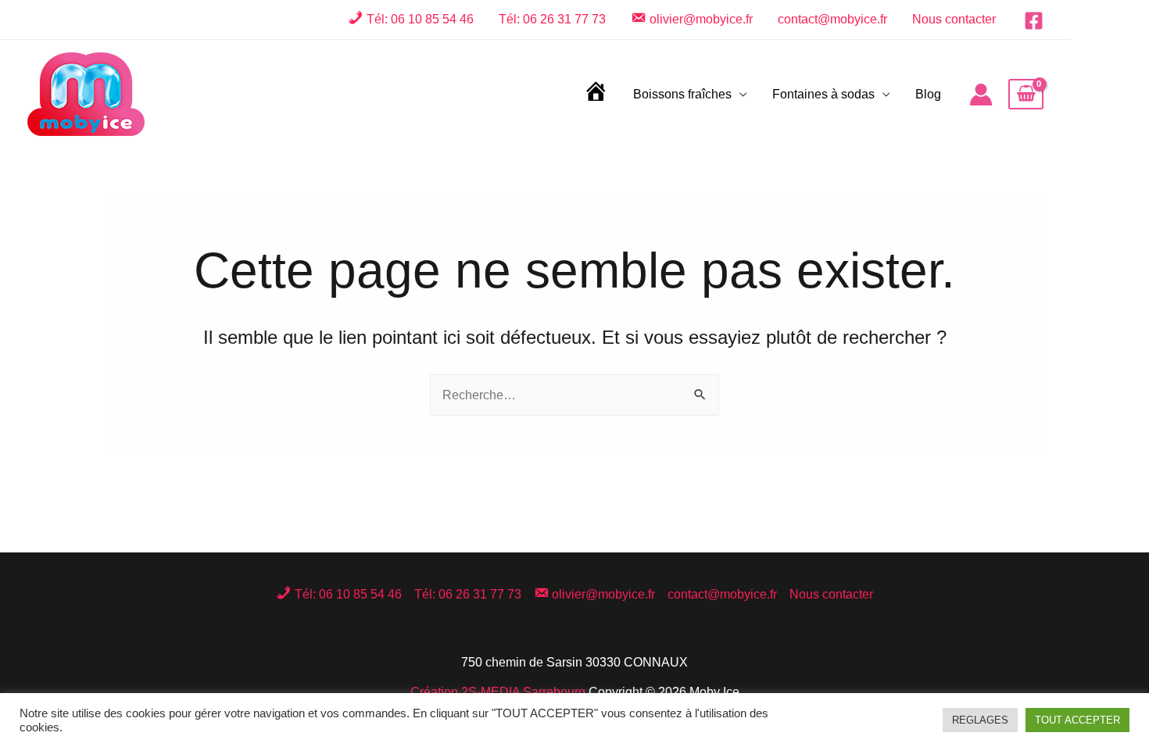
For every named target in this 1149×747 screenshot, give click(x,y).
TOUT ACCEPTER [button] (1077, 720)
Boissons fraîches (682, 94)
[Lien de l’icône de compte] (981, 94)
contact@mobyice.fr (832, 19)
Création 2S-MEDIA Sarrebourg (497, 692)
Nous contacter (954, 19)
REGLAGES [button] (980, 720)
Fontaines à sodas (823, 94)
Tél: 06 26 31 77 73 (552, 19)
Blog (928, 94)
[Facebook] (1033, 20)
